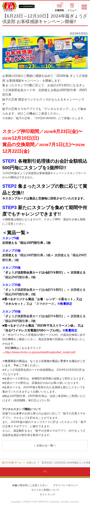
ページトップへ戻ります (45, 471)
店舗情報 (59, 10)
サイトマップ (47, 494)
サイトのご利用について (45, 489)
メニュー (72, 10)
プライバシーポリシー (65, 485)
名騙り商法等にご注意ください (30, 485)
